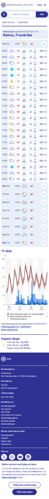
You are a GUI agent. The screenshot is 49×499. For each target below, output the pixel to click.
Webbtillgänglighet (9, 418)
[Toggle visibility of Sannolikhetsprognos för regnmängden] (25, 314)
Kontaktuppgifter (8, 406)
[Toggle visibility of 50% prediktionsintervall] (19, 316)
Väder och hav (8, 22)
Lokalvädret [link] (23, 22)
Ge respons (6, 409)
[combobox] (23, 14)
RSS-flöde (5, 412)
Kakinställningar (8, 424)
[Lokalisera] (4, 14)
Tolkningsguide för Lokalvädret (16, 327)
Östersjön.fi (6, 444)
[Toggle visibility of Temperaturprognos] (17, 319)
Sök (42, 14)
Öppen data (6, 441)
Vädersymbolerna (9, 330)
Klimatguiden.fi (7, 435)
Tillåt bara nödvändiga (24, 485)
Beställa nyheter (8, 421)
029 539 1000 (7, 397)
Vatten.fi (4, 438)
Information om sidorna (11, 415)
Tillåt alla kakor (24, 492)
